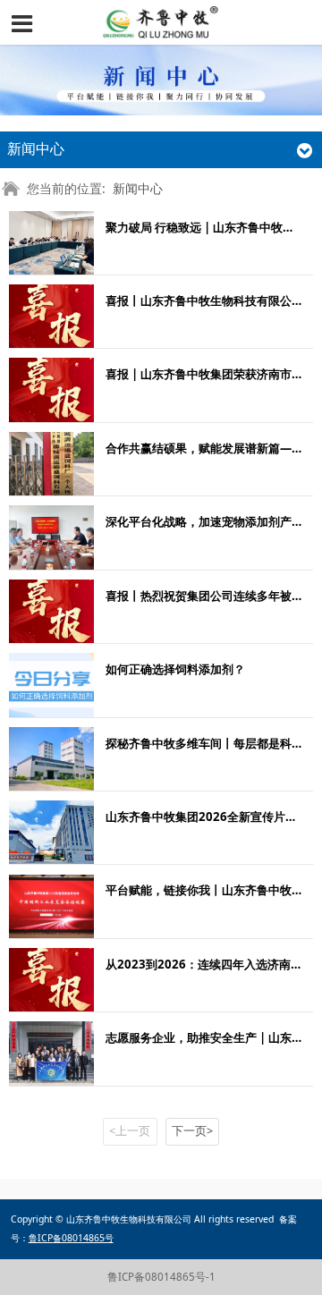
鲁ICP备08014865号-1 (161, 1276)
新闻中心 (138, 188)
